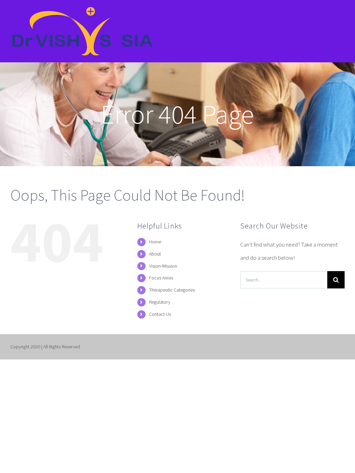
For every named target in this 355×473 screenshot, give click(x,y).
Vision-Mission (163, 266)
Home (155, 242)
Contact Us (160, 314)
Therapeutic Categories (172, 290)
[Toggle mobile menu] (341, 14)
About (155, 254)
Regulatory (159, 302)
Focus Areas (161, 278)
